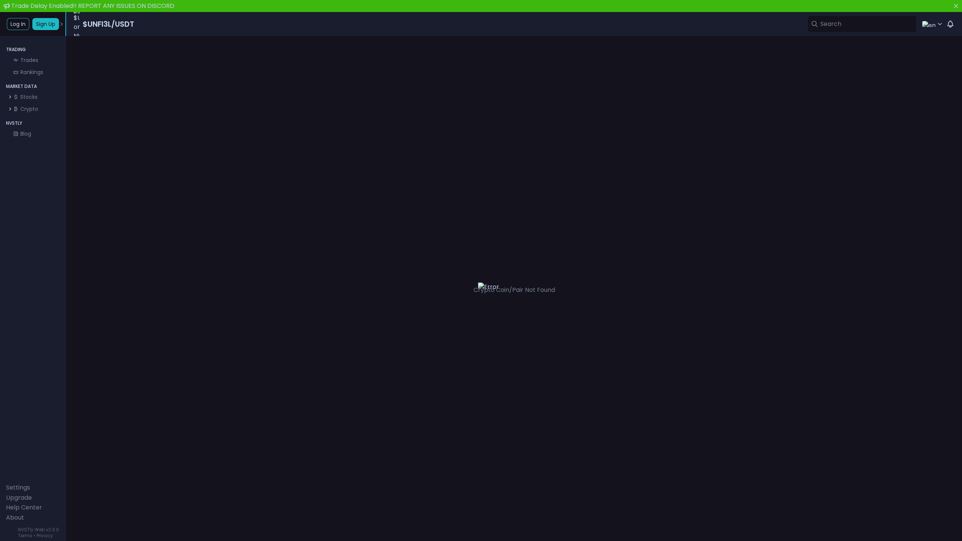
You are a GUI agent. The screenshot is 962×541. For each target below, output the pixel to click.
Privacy (44, 535)
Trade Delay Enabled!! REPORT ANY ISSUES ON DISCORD (92, 6)
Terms (25, 535)
